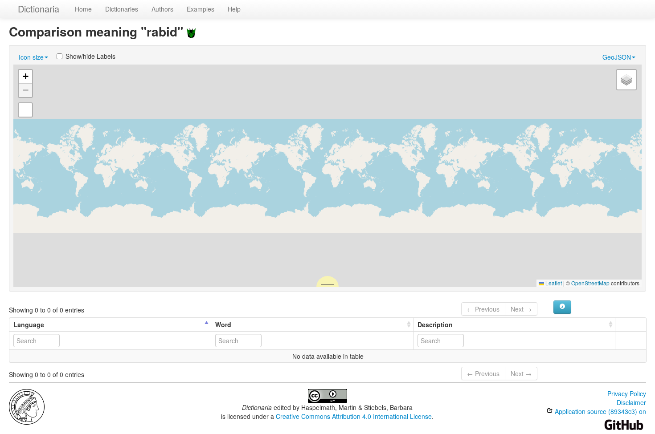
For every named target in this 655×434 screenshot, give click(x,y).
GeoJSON (616, 57)
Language (28, 324)
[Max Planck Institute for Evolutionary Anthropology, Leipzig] (27, 406)
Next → (521, 308)
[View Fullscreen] (25, 110)
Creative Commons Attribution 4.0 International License (354, 416)
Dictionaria (38, 8)
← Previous (483, 308)
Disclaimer (631, 402)
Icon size (31, 57)
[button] (25, 77)
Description (435, 324)
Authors (162, 8)
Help (234, 8)
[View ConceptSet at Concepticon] (191, 31)
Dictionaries (121, 8)
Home (83, 8)
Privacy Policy (626, 393)
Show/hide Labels (90, 56)
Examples (200, 8)
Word (223, 324)
